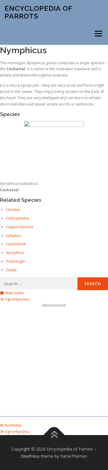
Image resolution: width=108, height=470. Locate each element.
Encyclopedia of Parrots (38, 12)
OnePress (30, 456)
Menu (98, 33)
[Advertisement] (54, 362)
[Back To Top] (54, 434)
